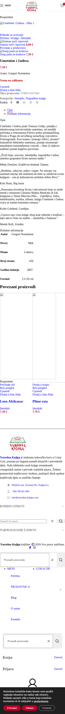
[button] (40, 384)
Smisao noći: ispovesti (13, 44)
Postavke (46, 708)
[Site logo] (32, 11)
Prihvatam (12, 708)
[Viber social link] (37, 102)
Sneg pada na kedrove (13, 54)
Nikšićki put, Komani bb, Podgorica (30, 485)
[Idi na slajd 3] (15, 422)
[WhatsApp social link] (24, 102)
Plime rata (40, 401)
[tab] (10, 109)
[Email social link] (17, 102)
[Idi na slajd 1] (8, 422)
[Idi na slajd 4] (19, 422)
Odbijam (30, 708)
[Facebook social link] (11, 102)
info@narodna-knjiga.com (25, 497)
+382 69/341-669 (20, 491)
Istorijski (19, 98)
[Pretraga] (61, 521)
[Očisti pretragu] (53, 521)
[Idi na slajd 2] (12, 422)
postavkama (41, 701)
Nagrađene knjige (36, 98)
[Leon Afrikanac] (28, 378)
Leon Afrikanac (11, 401)
